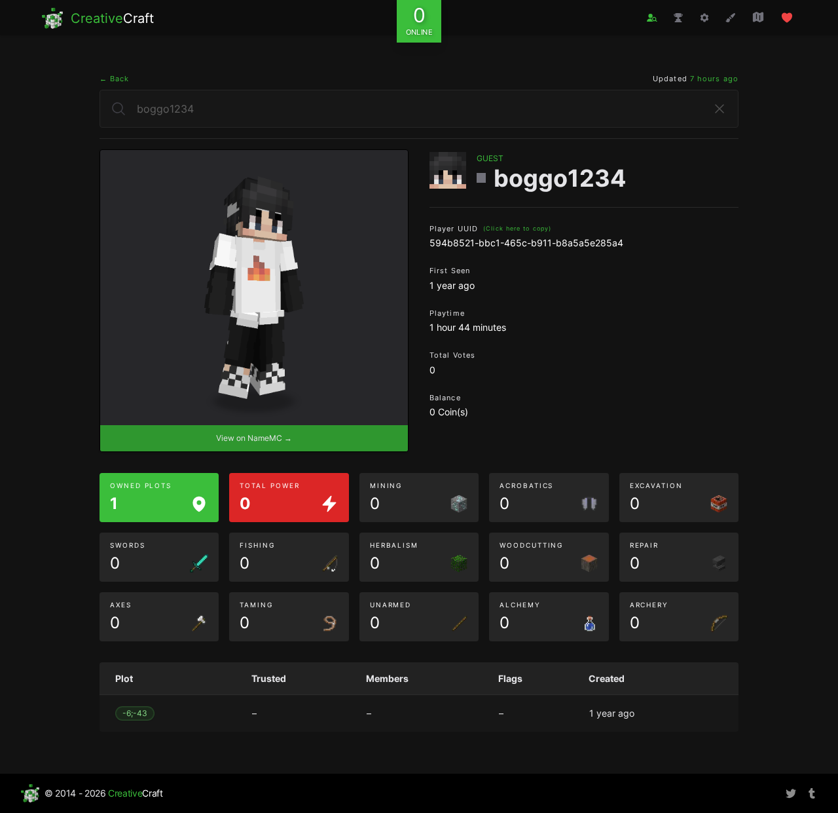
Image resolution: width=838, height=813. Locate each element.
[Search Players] (652, 18)
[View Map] (758, 17)
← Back (115, 78)
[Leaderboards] (678, 18)
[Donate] (787, 18)
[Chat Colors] (730, 18)
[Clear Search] (719, 109)
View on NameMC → (254, 438)
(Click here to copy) (517, 228)
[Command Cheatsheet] (704, 18)
